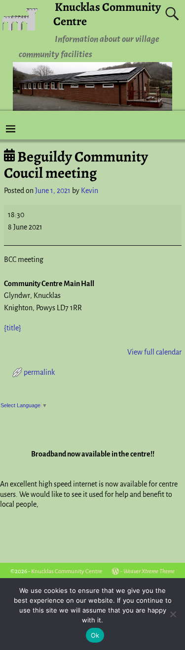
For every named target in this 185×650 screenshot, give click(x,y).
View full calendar (154, 352)
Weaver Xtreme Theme (149, 571)
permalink (39, 372)
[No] (173, 614)
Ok (95, 635)
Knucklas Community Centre (66, 571)
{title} (12, 328)
